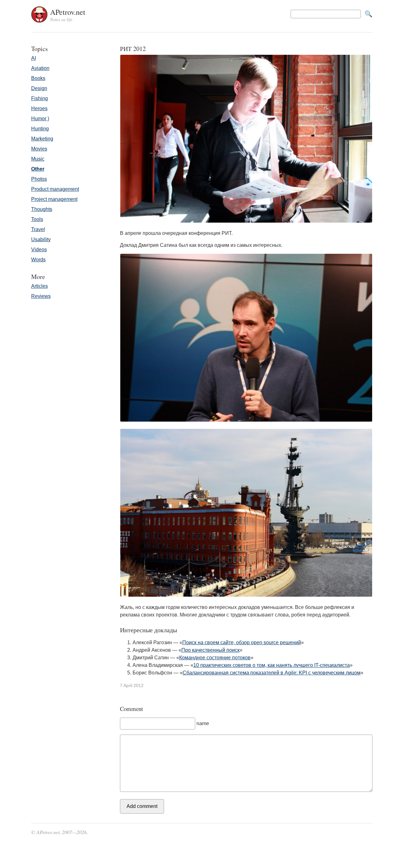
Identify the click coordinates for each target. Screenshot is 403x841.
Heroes (39, 108)
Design (39, 88)
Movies (39, 148)
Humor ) (40, 118)
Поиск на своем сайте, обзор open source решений (241, 642)
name (202, 723)
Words (38, 259)
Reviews (41, 296)
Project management (54, 199)
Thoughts (41, 209)
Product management (55, 189)
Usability (41, 239)
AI (33, 58)
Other (37, 169)
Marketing (42, 138)
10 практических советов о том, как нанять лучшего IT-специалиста (271, 665)
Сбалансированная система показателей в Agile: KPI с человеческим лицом (271, 672)
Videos (39, 249)
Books (38, 78)
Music (37, 159)
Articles (39, 286)
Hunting (40, 128)
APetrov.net (67, 14)
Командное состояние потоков (215, 657)
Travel (38, 229)
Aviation (40, 68)
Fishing (39, 98)
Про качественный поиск (210, 650)
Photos (39, 179)
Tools (37, 219)
